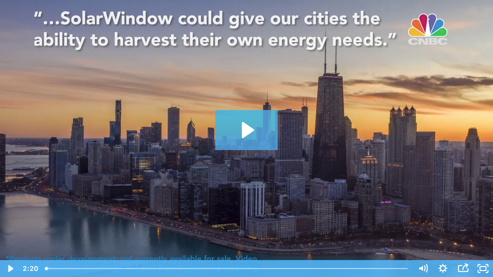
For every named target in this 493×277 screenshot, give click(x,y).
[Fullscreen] (483, 268)
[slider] (227, 268)
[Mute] (423, 268)
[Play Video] (10, 268)
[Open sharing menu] (463, 268)
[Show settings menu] (443, 268)
